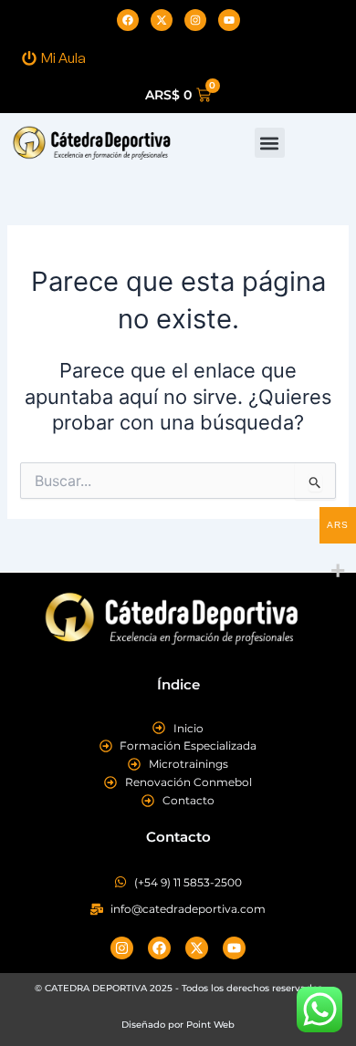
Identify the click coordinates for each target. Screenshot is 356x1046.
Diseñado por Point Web (178, 1024)
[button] (270, 143)
